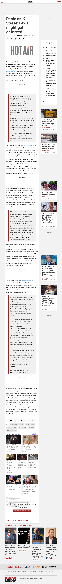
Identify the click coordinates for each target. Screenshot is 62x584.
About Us (10, 571)
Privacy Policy (44, 571)
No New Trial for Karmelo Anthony (48, 193)
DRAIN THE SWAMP (12, 427)
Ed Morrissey (11, 35)
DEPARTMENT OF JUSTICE (17, 424)
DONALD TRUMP (30, 424)
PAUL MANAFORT (11, 430)
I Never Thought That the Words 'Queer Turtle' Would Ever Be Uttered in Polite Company (48, 301)
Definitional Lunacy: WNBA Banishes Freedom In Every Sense (51, 62)
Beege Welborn (46, 128)
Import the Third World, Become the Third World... (48, 147)
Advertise (30, 571)
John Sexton (45, 196)
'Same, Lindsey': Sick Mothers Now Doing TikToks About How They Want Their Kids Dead (48, 218)
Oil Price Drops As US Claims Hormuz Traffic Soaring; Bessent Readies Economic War (48, 271)
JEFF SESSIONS (23, 427)
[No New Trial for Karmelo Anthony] (49, 185)
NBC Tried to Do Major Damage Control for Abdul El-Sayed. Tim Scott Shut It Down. (10, 550)
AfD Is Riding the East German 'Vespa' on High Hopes (48, 123)
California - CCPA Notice (31, 573)
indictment (17, 108)
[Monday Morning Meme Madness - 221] (24, 536)
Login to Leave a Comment (22, 511)
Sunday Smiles (50, 100)
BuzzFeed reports (11, 71)
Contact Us (50, 571)
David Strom (45, 151)
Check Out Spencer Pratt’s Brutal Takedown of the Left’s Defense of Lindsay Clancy (51, 550)
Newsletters (24, 571)
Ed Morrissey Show (17, 571)
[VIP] (59, 1)
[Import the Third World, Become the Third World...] (49, 138)
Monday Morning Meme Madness (24, 547)
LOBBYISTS (32, 427)
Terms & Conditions (36, 571)
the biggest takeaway (26, 145)
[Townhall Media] (10, 579)
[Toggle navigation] (2, 1)
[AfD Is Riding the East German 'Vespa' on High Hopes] (49, 113)
